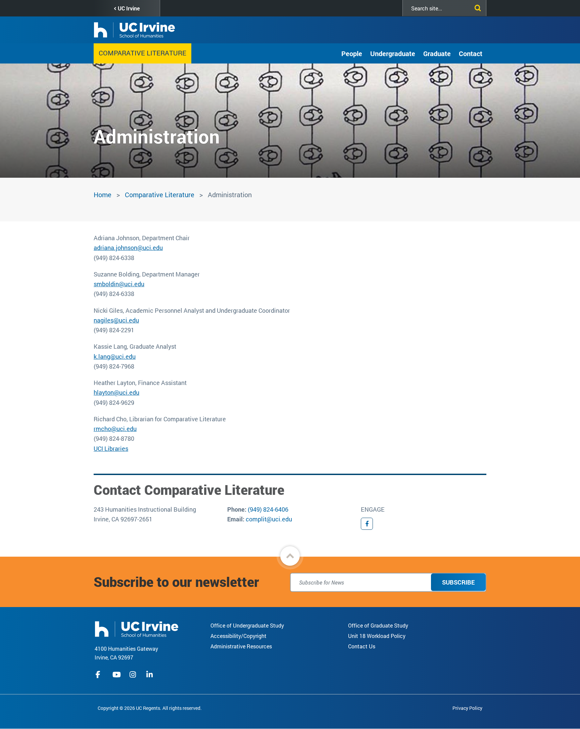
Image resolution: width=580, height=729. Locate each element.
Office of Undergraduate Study (247, 625)
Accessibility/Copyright (238, 635)
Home (102, 194)
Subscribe (458, 582)
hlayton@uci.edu (116, 392)
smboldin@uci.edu (119, 284)
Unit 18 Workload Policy (376, 635)
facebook (100, 675)
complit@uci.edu (269, 519)
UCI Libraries (111, 448)
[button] (290, 556)
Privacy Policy (467, 708)
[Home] (137, 628)
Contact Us (361, 646)
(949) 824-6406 (268, 509)
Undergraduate (392, 53)
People (351, 53)
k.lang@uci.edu (115, 356)
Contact (470, 53)
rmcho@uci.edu (115, 429)
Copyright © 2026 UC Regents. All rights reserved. (150, 708)
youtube (116, 675)
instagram (134, 675)
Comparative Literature (142, 52)
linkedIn (150, 675)
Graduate (437, 53)
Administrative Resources (241, 646)
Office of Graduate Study (378, 625)
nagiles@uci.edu (116, 320)
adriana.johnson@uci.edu (128, 248)
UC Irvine (129, 8)
